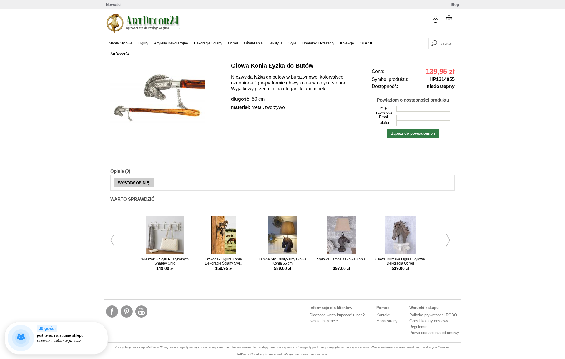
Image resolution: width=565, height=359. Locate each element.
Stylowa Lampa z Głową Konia (341, 259)
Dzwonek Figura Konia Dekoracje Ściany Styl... (223, 261)
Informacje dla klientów (331, 307)
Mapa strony (387, 321)
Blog (455, 4)
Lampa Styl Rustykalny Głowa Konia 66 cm (282, 261)
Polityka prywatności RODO (433, 315)
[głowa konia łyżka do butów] (157, 131)
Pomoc (382, 307)
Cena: (378, 71)
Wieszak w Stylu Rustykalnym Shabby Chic (165, 261)
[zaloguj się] (435, 21)
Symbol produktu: (390, 79)
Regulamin (418, 327)
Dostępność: (385, 86)
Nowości (114, 4)
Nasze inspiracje (324, 321)
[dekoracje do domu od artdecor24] (143, 31)
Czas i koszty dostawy (428, 321)
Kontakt (383, 315)
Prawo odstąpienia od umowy (434, 332)
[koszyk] (449, 20)
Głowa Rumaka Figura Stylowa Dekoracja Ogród (400, 261)
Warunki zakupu (424, 307)
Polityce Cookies (438, 347)
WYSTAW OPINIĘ (133, 183)
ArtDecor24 (119, 54)
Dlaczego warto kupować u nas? (337, 315)
